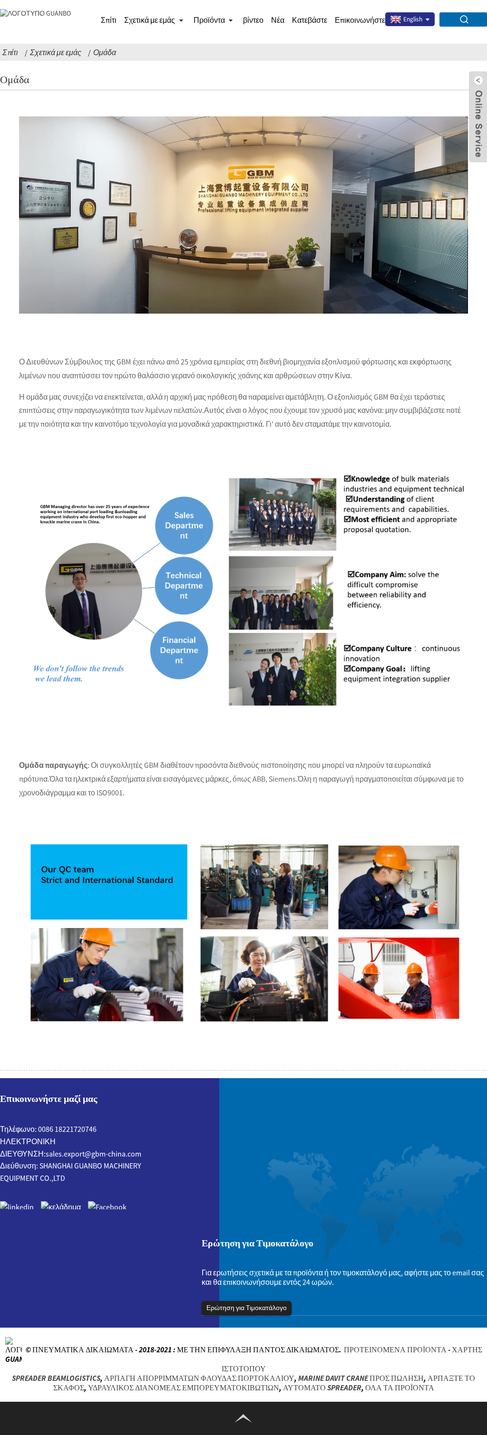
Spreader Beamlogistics (56, 1378)
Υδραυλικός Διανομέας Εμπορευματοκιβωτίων (183, 1387)
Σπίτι (109, 20)
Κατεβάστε (309, 20)
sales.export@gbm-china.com (93, 1153)
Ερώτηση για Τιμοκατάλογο (246, 1307)
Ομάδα (104, 52)
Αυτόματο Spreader (322, 1387)
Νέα (277, 20)
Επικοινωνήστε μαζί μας (374, 20)
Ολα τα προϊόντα (399, 1387)
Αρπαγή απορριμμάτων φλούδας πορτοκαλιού (199, 1378)
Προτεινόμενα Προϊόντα (395, 1349)
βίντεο (253, 20)
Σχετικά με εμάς (55, 52)
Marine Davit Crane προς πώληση (361, 1378)
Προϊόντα (209, 20)
